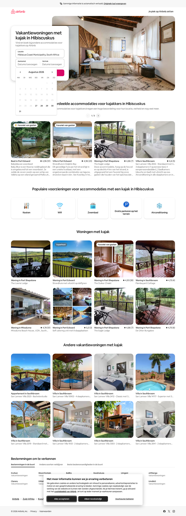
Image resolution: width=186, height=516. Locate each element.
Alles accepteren (61, 499)
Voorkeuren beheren (124, 499)
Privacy (33, 511)
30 (52, 106)
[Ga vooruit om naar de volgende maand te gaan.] (52, 72)
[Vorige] (88, 115)
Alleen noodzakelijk (93, 499)
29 (47, 106)
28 (41, 106)
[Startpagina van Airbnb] (18, 11)
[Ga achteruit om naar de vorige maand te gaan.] (20, 72)
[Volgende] (98, 115)
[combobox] (40, 54)
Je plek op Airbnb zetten (160, 11)
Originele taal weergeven (115, 3)
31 (20, 111)
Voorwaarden (45, 511)
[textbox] (28, 64)
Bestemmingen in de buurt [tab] (23, 464)
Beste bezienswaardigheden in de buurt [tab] (85, 464)
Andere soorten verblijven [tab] (51, 464)
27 (36, 106)
